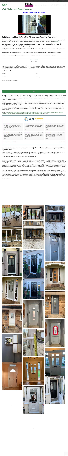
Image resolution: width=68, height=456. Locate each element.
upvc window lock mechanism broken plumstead (46, 112)
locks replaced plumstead (34, 112)
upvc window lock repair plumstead (11, 113)
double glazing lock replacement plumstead (36, 113)
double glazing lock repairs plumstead (23, 113)
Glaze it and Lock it (34, 59)
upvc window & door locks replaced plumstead (14, 112)
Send (34, 91)
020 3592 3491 (37, 40)
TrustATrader (40, 120)
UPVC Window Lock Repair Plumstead (17, 9)
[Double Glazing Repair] (34, 24)
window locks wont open (26, 112)
